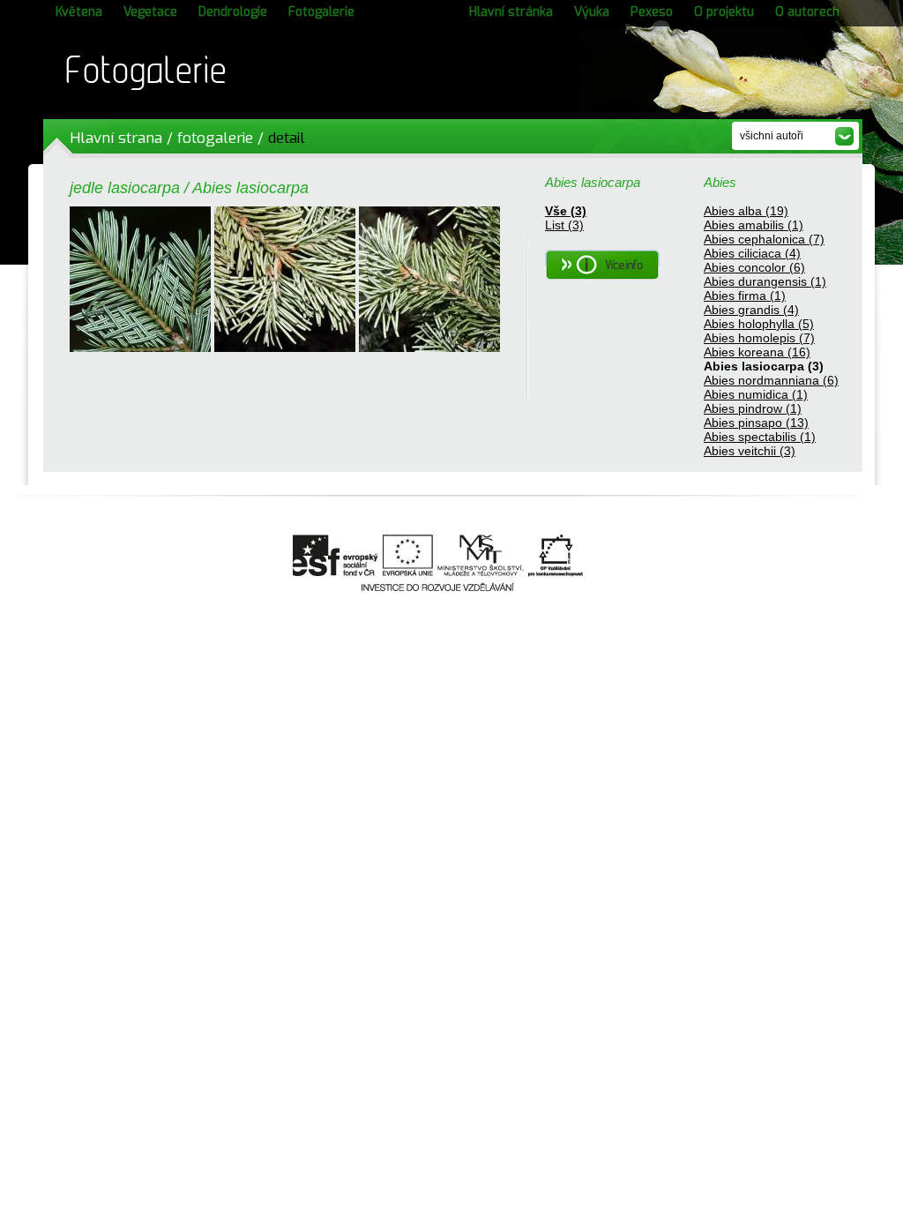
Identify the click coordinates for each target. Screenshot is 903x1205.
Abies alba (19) (746, 211)
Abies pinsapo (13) (756, 422)
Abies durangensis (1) (765, 281)
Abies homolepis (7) (759, 338)
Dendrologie (232, 12)
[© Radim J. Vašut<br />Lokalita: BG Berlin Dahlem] (140, 348)
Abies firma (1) (745, 295)
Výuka (591, 12)
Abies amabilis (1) (753, 225)
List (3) (564, 225)
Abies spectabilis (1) (760, 437)
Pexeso (652, 12)
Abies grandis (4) (751, 310)
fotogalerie (215, 138)
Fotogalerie (321, 12)
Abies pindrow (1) (753, 408)
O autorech (807, 12)
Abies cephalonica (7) (764, 239)
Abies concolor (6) (754, 267)
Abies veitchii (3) (749, 451)
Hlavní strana (116, 138)
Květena (79, 12)
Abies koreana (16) (757, 352)
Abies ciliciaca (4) (752, 253)
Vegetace (150, 12)
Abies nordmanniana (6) (771, 380)
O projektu (724, 12)
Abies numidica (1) (756, 394)
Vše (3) (565, 211)
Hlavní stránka (511, 12)
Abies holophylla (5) (759, 324)
